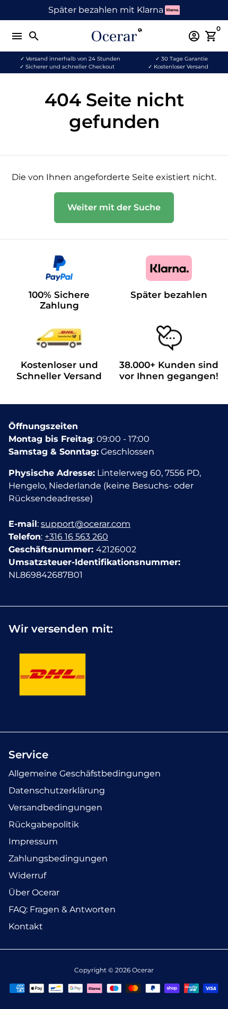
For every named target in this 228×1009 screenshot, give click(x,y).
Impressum (33, 841)
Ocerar (143, 970)
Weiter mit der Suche (114, 207)
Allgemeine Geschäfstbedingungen (84, 773)
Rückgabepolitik (43, 824)
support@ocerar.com (85, 524)
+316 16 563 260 (76, 537)
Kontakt (25, 926)
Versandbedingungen (55, 807)
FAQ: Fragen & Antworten (62, 909)
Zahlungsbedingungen (58, 858)
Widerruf (27, 875)
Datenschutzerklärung (56, 790)
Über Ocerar (33, 892)
